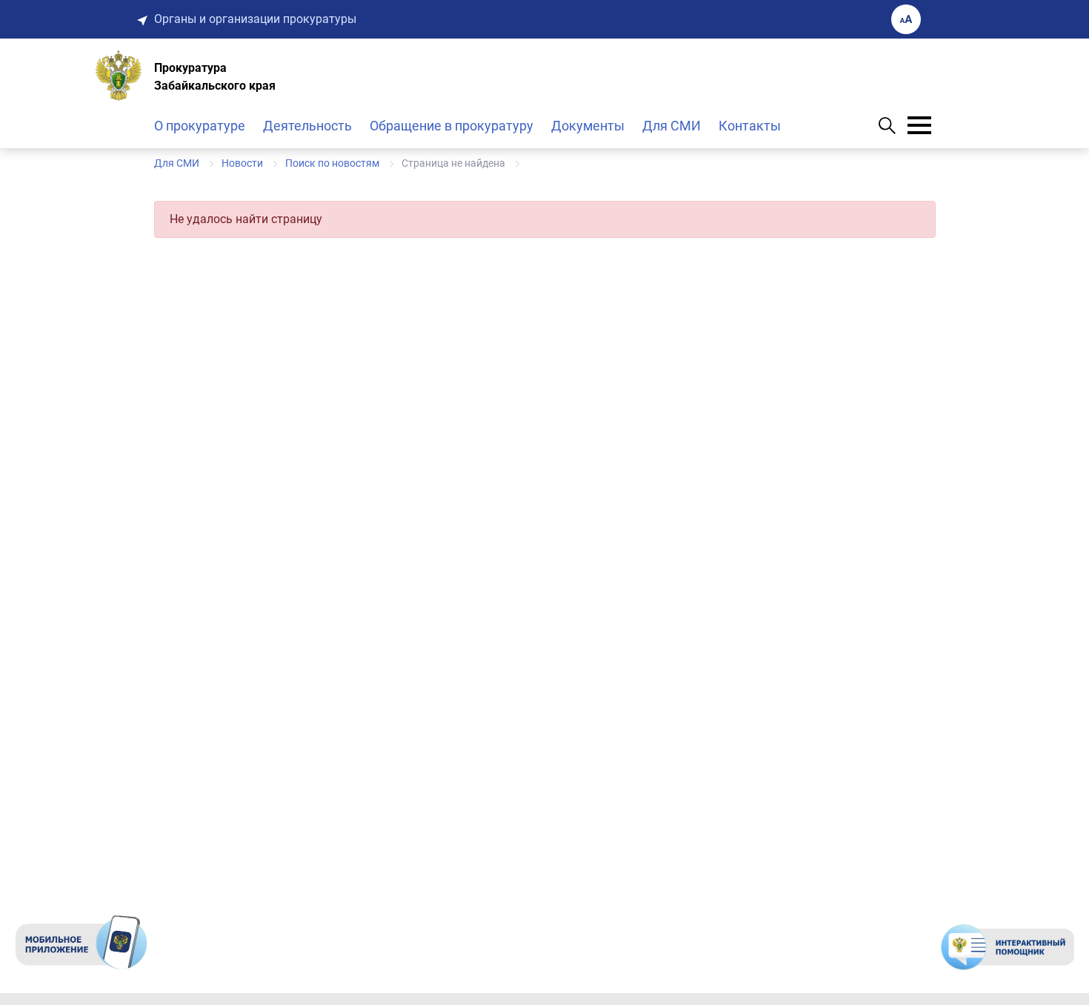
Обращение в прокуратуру (451, 125)
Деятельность (307, 125)
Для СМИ (671, 125)
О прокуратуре (199, 125)
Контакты (750, 125)
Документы (588, 125)
